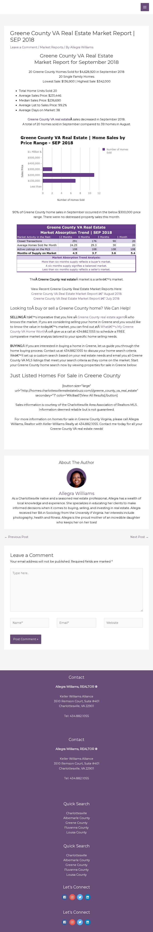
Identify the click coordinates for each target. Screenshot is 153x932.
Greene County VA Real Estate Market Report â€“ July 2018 (76, 298)
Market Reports (51, 47)
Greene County (76, 823)
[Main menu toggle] (145, 7)
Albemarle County (76, 818)
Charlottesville (76, 813)
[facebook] (65, 897)
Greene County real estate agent (101, 317)
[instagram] (72, 897)
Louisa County (76, 832)
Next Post (139, 537)
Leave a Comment (23, 47)
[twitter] (80, 897)
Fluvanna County (76, 827)
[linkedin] (88, 897)
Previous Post (16, 537)
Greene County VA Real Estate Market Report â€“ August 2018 (76, 294)
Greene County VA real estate (49, 119)
